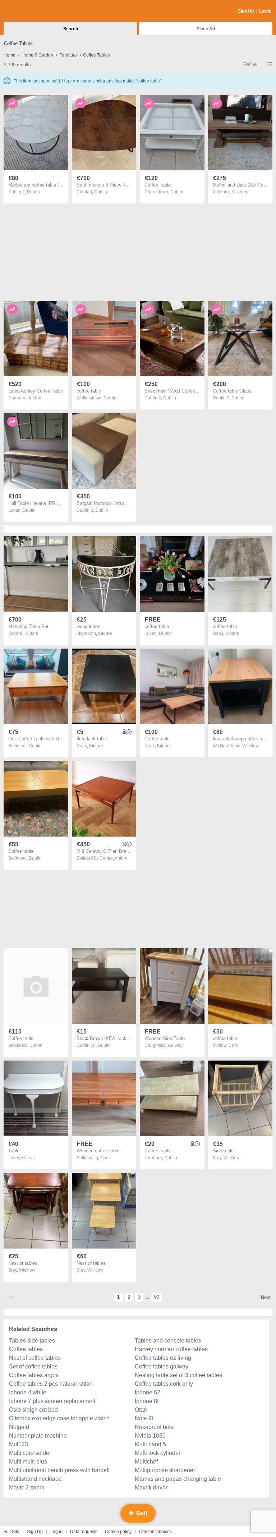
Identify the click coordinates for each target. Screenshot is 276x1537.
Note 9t (144, 1418)
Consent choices (155, 1531)
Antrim (121, 858)
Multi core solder (30, 1453)
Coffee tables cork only (164, 1384)
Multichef (146, 1461)
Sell (140, 1513)
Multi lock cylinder (157, 1453)
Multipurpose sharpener (165, 1470)
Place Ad (206, 28)
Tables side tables (32, 1340)
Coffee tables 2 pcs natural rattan (51, 1384)
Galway (175, 1045)
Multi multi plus (28, 1461)
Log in (56, 1531)
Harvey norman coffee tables (171, 1349)
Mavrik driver (151, 1487)
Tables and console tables (168, 1340)
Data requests (83, 1531)
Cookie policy (118, 1531)
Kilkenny (239, 191)
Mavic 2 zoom (26, 1487)
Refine (250, 64)
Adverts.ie (32, 11)
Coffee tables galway (161, 1366)
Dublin (33, 191)
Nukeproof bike (154, 1427)
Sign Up (246, 11)
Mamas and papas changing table (178, 1479)
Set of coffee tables (33, 1366)
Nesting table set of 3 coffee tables (178, 1375)
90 (156, 1297)
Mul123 (18, 1444)
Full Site (11, 1531)
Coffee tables (26, 1349)
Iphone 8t (146, 1401)
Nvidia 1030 (150, 1436)
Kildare (36, 397)
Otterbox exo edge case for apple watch (59, 1418)
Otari (141, 1410)
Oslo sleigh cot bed (33, 1410)
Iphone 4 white (27, 1392)
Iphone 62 (147, 1392)
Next (266, 1297)
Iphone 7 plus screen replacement (52, 1401)
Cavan (28, 1157)
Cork (233, 1045)
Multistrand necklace (35, 1479)
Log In (265, 11)
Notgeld (19, 1427)
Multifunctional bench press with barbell (59, 1470)
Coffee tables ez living (163, 1358)
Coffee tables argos (34, 1375)
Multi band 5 (150, 1444)
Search (70, 28)
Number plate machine (38, 1436)
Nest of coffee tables (35, 1358)
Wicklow (251, 745)
